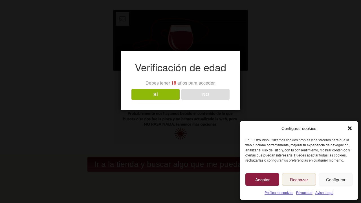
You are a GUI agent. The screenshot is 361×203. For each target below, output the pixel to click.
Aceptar (262, 179)
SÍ (155, 94)
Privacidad (304, 192)
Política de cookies (279, 192)
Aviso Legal (324, 192)
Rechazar (299, 179)
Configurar (335, 179)
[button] (350, 128)
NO (205, 94)
